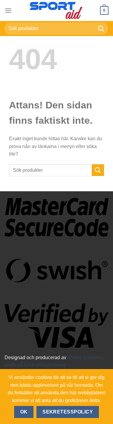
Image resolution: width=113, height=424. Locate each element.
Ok (24, 411)
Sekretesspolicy (67, 411)
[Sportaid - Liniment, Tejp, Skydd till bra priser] (56, 10)
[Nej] (100, 215)
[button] (8, 10)
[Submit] (101, 28)
